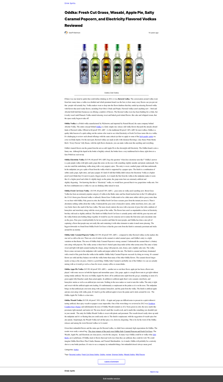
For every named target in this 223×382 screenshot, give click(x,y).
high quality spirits (146, 136)
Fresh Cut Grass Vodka (90, 354)
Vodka (76, 350)
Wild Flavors (140, 354)
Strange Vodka (117, 354)
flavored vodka (75, 354)
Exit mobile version (111, 378)
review (108, 354)
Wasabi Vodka (129, 354)
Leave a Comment (112, 362)
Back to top (154, 372)
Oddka (98, 126)
